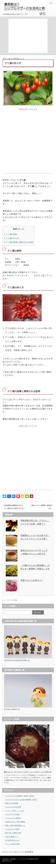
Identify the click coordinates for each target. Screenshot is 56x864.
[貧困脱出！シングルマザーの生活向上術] (24, 7)
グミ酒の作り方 (11, 238)
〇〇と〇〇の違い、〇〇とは (14, 810)
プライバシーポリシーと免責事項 (17, 852)
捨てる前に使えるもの (12, 840)
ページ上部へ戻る (53, 861)
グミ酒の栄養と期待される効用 (18, 242)
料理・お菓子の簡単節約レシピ (13, 58)
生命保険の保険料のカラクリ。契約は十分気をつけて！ (14, 506)
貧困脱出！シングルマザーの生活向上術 (23, 859)
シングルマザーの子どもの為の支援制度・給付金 (21, 799)
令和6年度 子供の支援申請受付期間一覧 (17, 660)
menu (51, 3)
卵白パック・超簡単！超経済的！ (41, 506)
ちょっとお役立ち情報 (12, 844)
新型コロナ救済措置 (11, 803)
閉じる (21, 229)
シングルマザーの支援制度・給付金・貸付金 (19, 796)
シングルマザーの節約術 (13, 818)
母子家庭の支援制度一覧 (12, 709)
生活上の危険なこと (11, 836)
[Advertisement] (28, 35)
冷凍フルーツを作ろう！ (31, 580)
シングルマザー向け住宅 (13, 807)
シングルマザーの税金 (12, 829)
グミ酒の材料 (10, 234)
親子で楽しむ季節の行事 (13, 833)
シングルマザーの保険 (12, 814)
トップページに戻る (10, 600)
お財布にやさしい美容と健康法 (15, 821)
